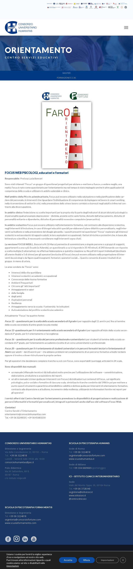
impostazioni (12, 566)
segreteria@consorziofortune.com (87, 455)
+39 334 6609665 (82, 467)
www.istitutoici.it (77, 495)
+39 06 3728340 (81, 488)
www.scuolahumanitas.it (81, 458)
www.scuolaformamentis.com (20, 522)
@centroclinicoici (77, 498)
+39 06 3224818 (18, 455)
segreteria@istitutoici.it (81, 492)
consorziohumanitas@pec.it (19, 462)
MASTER (67, 73)
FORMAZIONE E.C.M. (66, 77)
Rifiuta (86, 560)
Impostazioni (107, 560)
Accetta (68, 560)
